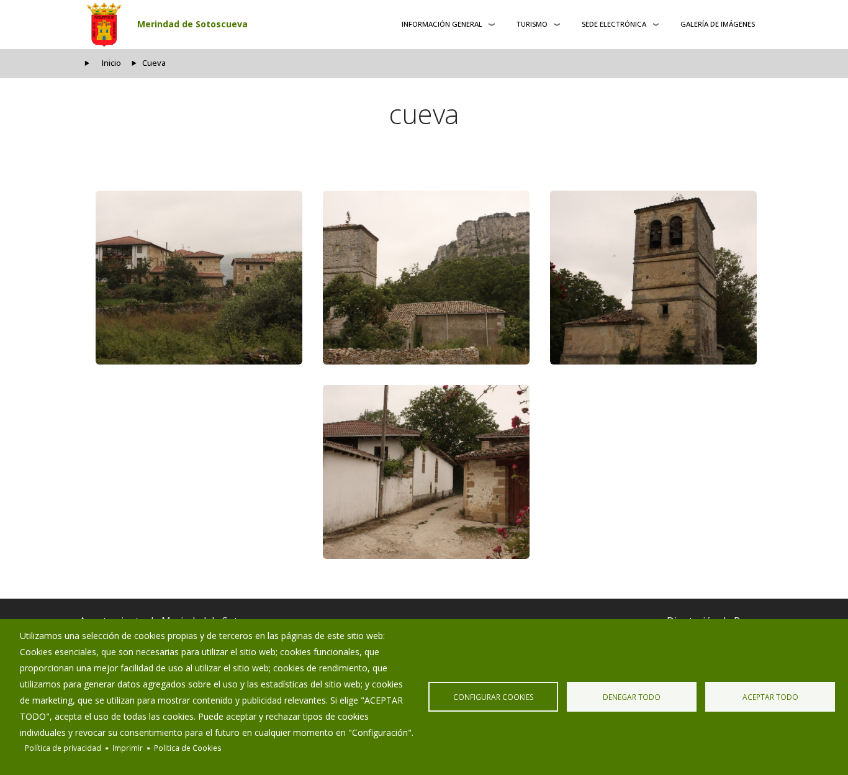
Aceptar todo (770, 697)
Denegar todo (632, 697)
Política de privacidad (63, 748)
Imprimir (127, 748)
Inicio (111, 63)
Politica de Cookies (188, 748)
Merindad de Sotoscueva (192, 24)
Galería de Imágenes (717, 24)
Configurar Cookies (493, 697)
